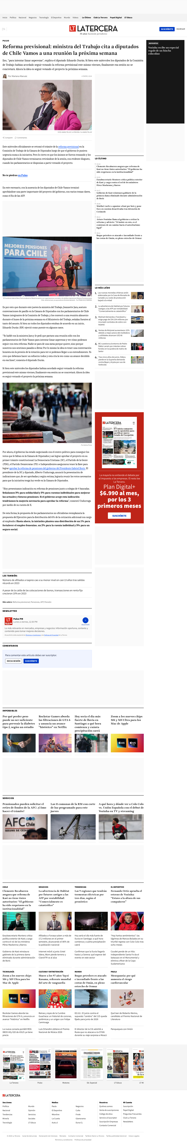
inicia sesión (13, 661)
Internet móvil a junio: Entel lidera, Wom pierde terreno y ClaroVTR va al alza (52, 954)
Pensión (47, 602)
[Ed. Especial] (91, 1079)
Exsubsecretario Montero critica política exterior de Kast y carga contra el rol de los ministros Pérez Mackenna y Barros (119, 182)
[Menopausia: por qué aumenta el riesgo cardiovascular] (127, 998)
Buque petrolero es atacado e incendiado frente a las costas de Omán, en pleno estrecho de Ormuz (119, 237)
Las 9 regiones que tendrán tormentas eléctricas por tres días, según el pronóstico (91, 896)
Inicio (5, 17)
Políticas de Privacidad (51, 635)
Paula (114, 971)
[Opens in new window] (65, 1079)
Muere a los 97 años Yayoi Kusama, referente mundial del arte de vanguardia (55, 979)
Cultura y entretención (51, 971)
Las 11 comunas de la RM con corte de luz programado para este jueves (73, 808)
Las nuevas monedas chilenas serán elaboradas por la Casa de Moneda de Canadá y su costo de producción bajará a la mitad (114, 296)
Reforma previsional (21, 602)
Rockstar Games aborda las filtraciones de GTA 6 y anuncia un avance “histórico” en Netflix (54, 722)
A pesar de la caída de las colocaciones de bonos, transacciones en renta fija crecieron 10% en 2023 (43, 592)
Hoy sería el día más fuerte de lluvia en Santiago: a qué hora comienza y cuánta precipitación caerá (88, 723)
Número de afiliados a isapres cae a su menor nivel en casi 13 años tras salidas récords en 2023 (44, 581)
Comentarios (22, 138)
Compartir (9, 138)
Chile (5, 887)
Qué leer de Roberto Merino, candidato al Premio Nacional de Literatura (126, 1016)
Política (13, 17)
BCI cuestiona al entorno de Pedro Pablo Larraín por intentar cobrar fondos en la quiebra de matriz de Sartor (112, 347)
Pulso (6, 40)
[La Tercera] (14, 1080)
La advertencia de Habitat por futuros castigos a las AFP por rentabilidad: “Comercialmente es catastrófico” (114, 309)
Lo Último (86, 17)
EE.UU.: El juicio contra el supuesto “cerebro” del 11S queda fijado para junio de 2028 (91, 1016)
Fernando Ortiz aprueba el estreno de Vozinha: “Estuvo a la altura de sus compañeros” (126, 896)
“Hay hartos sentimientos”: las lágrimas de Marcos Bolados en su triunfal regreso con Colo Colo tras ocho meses (127, 940)
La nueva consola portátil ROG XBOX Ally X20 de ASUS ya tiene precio (18, 1032)
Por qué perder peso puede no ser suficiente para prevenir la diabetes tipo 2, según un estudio (19, 722)
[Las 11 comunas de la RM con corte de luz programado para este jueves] (73, 827)
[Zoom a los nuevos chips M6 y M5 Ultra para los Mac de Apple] (127, 743)
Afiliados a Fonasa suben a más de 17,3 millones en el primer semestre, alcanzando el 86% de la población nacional (55, 940)
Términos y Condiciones (33, 635)
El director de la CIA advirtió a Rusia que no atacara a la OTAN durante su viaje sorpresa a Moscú (91, 1032)
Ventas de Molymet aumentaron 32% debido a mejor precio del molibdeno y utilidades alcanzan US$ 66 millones (114, 334)
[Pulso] (39, 1079)
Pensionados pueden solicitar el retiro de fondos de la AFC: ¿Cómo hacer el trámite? (24, 808)
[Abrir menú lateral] (4, 29)
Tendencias (80, 887)
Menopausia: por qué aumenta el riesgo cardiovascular (123, 979)
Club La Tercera (100, 17)
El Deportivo (56, 17)
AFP (42, 602)
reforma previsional (68, 146)
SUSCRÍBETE (119, 515)
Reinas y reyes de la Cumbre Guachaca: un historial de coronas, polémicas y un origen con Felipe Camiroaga (55, 1018)
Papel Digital (116, 17)
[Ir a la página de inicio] (93, 29)
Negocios (33, 17)
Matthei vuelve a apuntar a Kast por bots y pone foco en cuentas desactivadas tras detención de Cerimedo (119, 209)
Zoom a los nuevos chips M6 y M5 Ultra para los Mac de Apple (126, 720)
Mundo (67, 17)
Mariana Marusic (19, 76)
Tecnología (44, 17)
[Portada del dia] (119, 467)
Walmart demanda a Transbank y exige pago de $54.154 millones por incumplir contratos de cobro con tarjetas (113, 321)
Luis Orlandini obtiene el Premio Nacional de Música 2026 (54, 1031)
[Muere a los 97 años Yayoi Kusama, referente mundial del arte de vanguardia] (55, 998)
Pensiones (35, 602)
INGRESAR (180, 29)
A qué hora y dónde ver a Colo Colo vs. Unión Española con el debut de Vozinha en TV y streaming (121, 808)
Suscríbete (32, 661)
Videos (75, 17)
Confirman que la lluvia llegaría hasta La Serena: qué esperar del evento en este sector (90, 954)
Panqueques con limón (122, 1029)
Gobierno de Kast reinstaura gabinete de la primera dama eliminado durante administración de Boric (119, 196)
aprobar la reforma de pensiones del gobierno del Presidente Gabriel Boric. (47, 468)
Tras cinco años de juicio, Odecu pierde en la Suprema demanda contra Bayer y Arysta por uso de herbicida (112, 361)
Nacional (22, 17)
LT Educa (128, 17)
